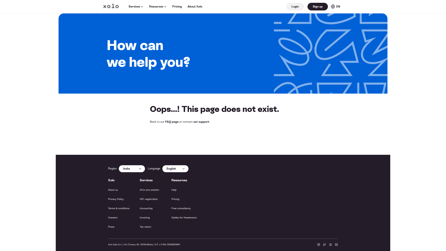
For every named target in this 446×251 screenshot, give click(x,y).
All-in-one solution (149, 189)
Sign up (318, 6)
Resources (156, 6)
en (338, 6)
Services (134, 6)
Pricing (177, 6)
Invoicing (145, 217)
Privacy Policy (116, 199)
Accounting (146, 208)
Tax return (145, 226)
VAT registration (149, 199)
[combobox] (132, 168)
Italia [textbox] (126, 168)
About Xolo (194, 6)
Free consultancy (181, 208)
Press (111, 226)
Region (112, 168)
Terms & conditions (118, 208)
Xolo (111, 6)
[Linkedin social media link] (336, 245)
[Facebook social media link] (330, 245)
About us (113, 189)
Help (173, 189)
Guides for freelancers (184, 217)
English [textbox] (171, 168)
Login (295, 6)
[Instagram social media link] (318, 245)
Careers (112, 217)
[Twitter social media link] (324, 245)
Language (154, 168)
